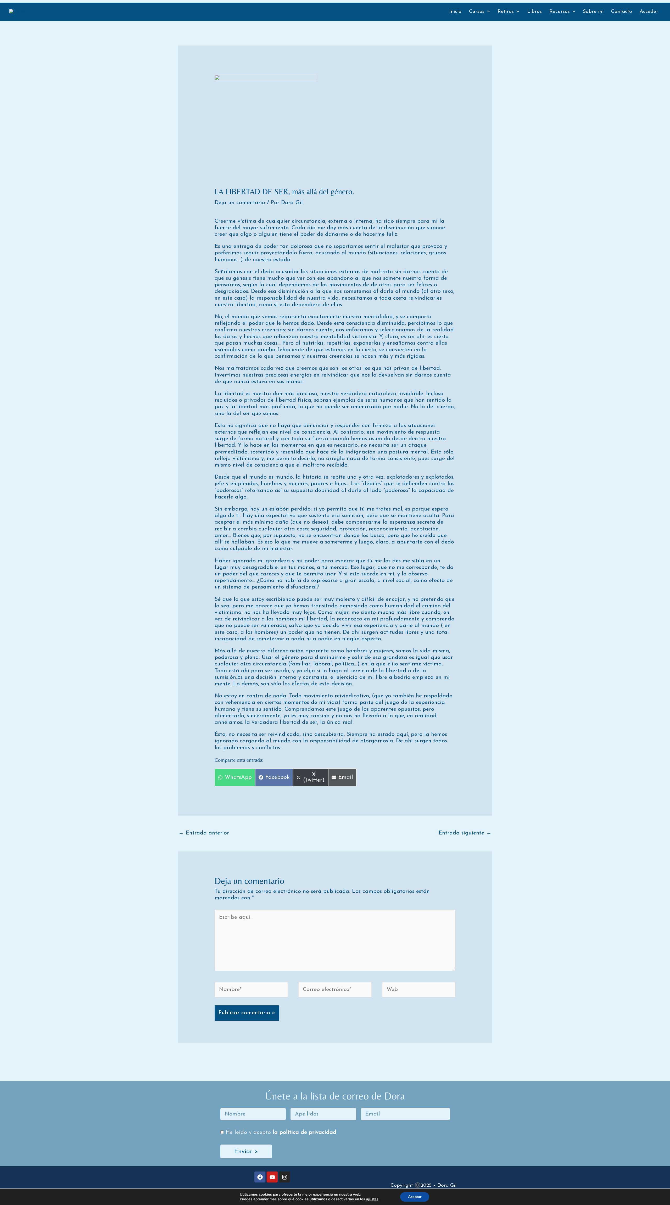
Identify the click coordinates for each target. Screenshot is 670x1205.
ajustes (372, 1199)
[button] (487, 12)
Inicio (455, 11)
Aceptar (414, 1196)
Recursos (559, 11)
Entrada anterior (203, 833)
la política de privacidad (304, 1132)
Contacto (621, 11)
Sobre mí (593, 11)
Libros (534, 11)
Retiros (506, 11)
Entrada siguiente (465, 833)
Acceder (649, 11)
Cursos (476, 11)
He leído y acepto (281, 1132)
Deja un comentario (240, 202)
